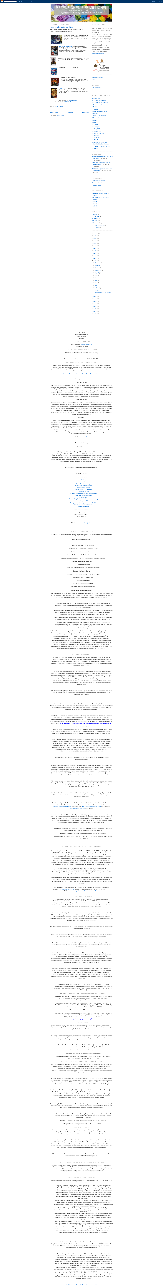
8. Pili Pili (94, 120)
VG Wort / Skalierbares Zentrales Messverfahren (83, 493)
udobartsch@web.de (86, 344)
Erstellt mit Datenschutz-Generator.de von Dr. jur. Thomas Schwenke (81, 374)
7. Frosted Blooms (97, 118)
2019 (94, 253)
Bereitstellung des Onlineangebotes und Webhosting (83, 499)
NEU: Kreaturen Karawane (99, 100)
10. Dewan (95, 124)
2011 (94, 306)
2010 (94, 308)
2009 (94, 311)
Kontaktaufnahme (83, 497)
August (97, 273)
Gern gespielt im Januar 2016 (61, 27)
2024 (94, 240)
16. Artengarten (96, 137)
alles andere (95, 90)
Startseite (70, 112)
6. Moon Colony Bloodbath (99, 115)
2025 (94, 238)
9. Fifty (94, 122)
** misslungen (95, 216)
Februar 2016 (67, 101)
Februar (97, 288)
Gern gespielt (59, 106)
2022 (94, 245)
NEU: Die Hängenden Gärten (100, 102)
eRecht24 (85, 437)
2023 (94, 243)
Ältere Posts (85, 112)
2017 (94, 258)
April (96, 283)
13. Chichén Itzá (96, 131)
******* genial (95, 227)
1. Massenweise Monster (99, 104)
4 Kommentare (69, 104)
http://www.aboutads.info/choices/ (62, 806)
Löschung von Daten (83, 501)
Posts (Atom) (60, 115)
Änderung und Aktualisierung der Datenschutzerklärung (83, 503)
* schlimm (94, 214)
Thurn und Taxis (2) (97, 183)
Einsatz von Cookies (83, 491)
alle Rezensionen (96, 87)
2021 (94, 248)
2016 (94, 260)
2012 (94, 303)
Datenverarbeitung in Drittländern (83, 489)
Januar (97, 290)
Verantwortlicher (83, 482)
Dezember (97, 263)
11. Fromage (95, 126)
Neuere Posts (54, 112)
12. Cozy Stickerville (97, 129)
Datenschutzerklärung (98, 77)
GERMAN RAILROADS (65, 46)
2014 (94, 298)
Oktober (97, 268)
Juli (96, 275)
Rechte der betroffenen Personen (83, 504)
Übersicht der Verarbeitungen (83, 484)
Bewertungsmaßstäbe (98, 53)
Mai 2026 (94, 206)
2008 (94, 313)
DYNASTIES (62, 88)
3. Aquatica (95, 109)
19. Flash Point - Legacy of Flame (101, 146)
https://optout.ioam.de (68, 889)
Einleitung (83, 480)
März (96, 285)
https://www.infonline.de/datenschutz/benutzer (87, 891)
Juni (96, 278)
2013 (94, 301)
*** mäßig (94, 218)
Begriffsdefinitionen (83, 506)
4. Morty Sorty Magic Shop (99, 111)
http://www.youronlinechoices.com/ (91, 806)
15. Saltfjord (95, 135)
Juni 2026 (94, 203)
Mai (96, 280)
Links (93, 79)
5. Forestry (95, 113)
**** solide (94, 221)
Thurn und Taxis (96, 185)
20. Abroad (95, 148)
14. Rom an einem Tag (98, 133)
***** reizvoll (95, 223)
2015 (94, 296)
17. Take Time (96, 140)
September (98, 270)
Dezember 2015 (72, 100)
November (97, 265)
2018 (94, 255)
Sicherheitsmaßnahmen (83, 487)
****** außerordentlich (97, 225)
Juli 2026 (94, 201)
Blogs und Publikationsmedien (83, 495)
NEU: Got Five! (96, 98)
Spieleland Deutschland (98, 180)
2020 (94, 250)
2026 (94, 235)
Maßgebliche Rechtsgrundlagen (83, 485)
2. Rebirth (94, 107)
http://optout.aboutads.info (77, 808)
